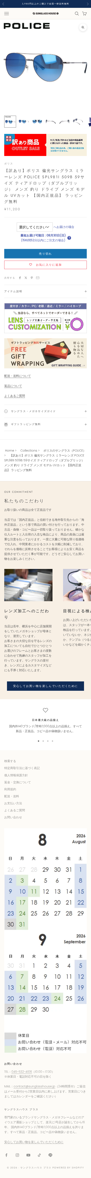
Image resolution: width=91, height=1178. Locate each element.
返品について (13, 386)
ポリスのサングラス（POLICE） (64, 450)
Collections (28, 450)
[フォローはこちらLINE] (50, 1155)
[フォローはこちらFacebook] (6, 1155)
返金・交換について (17, 782)
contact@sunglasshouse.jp (34, 1086)
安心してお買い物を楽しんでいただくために (45, 686)
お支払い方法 (13, 803)
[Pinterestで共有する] (31, 277)
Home (9, 450)
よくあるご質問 (14, 396)
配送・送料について (17, 376)
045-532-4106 (21, 1072)
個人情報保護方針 (16, 775)
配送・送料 (11, 796)
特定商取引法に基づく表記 (22, 768)
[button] (69, 238)
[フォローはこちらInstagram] (17, 1155)
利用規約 (10, 789)
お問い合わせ (13, 817)
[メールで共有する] (37, 277)
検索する (10, 761)
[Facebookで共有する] (20, 277)
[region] (45, 721)
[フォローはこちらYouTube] (28, 1155)
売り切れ (45, 254)
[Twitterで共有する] (26, 277)
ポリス (8, 164)
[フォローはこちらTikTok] (39, 1155)
